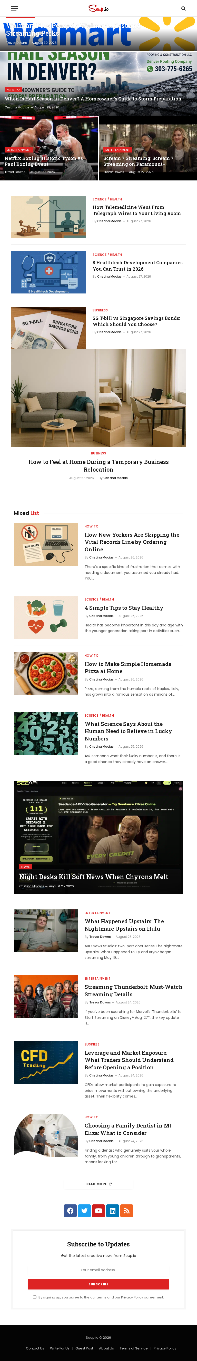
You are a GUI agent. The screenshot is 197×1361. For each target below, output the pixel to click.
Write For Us (60, 1348)
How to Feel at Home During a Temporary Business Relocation (98, 465)
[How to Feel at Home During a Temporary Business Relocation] (98, 398)
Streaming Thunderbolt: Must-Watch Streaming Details (134, 990)
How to (13, 89)
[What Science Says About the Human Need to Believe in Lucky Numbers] (46, 733)
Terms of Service (134, 1348)
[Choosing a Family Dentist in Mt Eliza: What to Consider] (46, 1135)
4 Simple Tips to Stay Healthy (124, 607)
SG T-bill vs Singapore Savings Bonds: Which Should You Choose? (136, 321)
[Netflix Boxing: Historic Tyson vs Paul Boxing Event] (49, 148)
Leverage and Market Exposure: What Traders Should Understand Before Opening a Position (129, 1060)
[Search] (183, 8)
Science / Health (107, 199)
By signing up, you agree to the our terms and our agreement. (101, 1297)
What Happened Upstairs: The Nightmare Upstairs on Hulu (124, 925)
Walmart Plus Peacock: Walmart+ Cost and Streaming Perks (73, 29)
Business (100, 310)
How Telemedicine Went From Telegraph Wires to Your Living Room (137, 210)
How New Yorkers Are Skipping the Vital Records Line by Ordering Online (132, 542)
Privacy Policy (132, 1297)
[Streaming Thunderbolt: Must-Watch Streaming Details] (46, 996)
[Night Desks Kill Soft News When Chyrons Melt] (98, 837)
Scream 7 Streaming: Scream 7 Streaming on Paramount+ (138, 161)
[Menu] (14, 8)
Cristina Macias (17, 107)
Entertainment (19, 150)
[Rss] (126, 1210)
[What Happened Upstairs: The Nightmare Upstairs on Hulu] (46, 930)
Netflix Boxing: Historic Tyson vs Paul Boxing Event (44, 161)
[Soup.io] (98, 8)
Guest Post (84, 1348)
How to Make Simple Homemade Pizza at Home (128, 667)
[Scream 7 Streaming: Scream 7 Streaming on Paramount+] (148, 148)
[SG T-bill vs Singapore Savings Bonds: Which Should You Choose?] (48, 328)
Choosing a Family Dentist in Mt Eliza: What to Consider (128, 1129)
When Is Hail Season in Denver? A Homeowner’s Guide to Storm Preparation (93, 99)
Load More (96, 1184)
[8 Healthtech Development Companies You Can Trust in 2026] (48, 272)
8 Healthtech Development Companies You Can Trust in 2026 (138, 265)
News (25, 867)
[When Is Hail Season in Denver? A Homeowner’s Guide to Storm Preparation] (98, 84)
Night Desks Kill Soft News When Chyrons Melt (93, 877)
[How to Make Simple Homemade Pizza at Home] (46, 673)
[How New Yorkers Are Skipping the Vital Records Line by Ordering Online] (46, 544)
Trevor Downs (16, 42)
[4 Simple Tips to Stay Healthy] (46, 617)
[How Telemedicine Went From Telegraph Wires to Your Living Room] (48, 217)
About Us (106, 1348)
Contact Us (35, 1348)
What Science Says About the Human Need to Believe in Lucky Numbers (128, 731)
